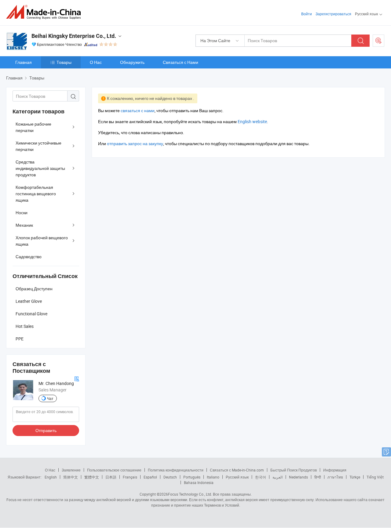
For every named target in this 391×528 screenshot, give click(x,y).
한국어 (260, 477)
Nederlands (298, 477)
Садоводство (29, 256)
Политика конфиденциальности (175, 470)
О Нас (96, 62)
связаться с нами (138, 110)
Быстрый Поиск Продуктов (293, 470)
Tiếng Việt (375, 477)
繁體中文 (91, 477)
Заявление (71, 470)
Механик (24, 225)
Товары (64, 62)
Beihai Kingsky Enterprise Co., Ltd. (73, 36)
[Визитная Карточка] (76, 378)
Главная (23, 62)
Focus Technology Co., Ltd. (190, 494)
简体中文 (70, 477)
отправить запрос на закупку (135, 143)
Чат (50, 398)
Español (150, 477)
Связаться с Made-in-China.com (237, 470)
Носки (21, 212)
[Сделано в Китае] (45, 12)
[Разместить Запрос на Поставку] (378, 41)
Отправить (46, 430)
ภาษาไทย (335, 477)
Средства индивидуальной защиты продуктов (40, 168)
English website (252, 121)
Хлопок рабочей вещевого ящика (42, 241)
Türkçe (354, 477)
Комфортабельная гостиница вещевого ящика (36, 193)
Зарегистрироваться (333, 13)
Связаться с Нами (180, 62)
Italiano (213, 477)
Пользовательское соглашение (114, 470)
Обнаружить (132, 62)
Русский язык (237, 477)
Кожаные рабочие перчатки (33, 127)
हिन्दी (317, 477)
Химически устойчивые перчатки (38, 146)
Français (130, 477)
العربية (277, 477)
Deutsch (170, 477)
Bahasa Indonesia (199, 482)
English (51, 477)
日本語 (110, 477)
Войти (306, 13)
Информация (334, 470)
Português (191, 477)
